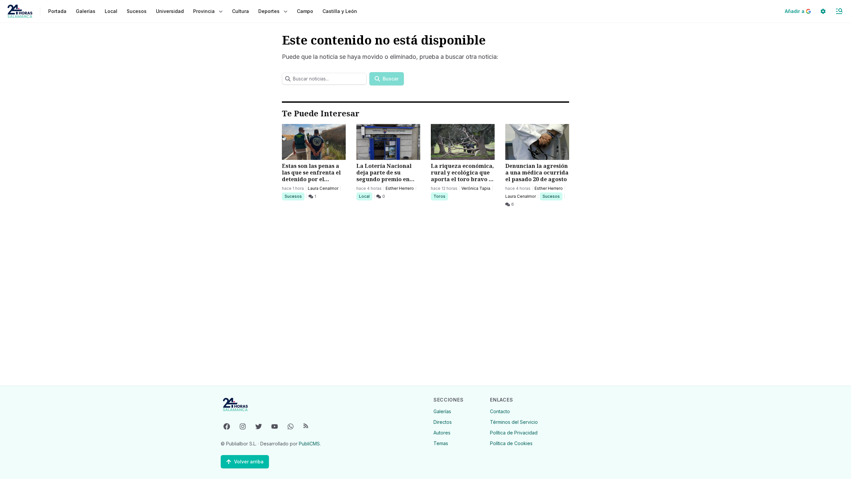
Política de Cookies (511, 443)
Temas (440, 443)
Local (365, 196)
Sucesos (294, 196)
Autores (441, 432)
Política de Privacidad (514, 432)
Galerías (85, 11)
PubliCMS (309, 443)
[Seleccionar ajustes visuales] (823, 11)
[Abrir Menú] (839, 11)
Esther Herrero (400, 188)
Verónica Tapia (475, 188)
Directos (442, 422)
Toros (440, 196)
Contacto (500, 411)
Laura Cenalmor (323, 188)
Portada (57, 11)
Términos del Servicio (514, 422)
